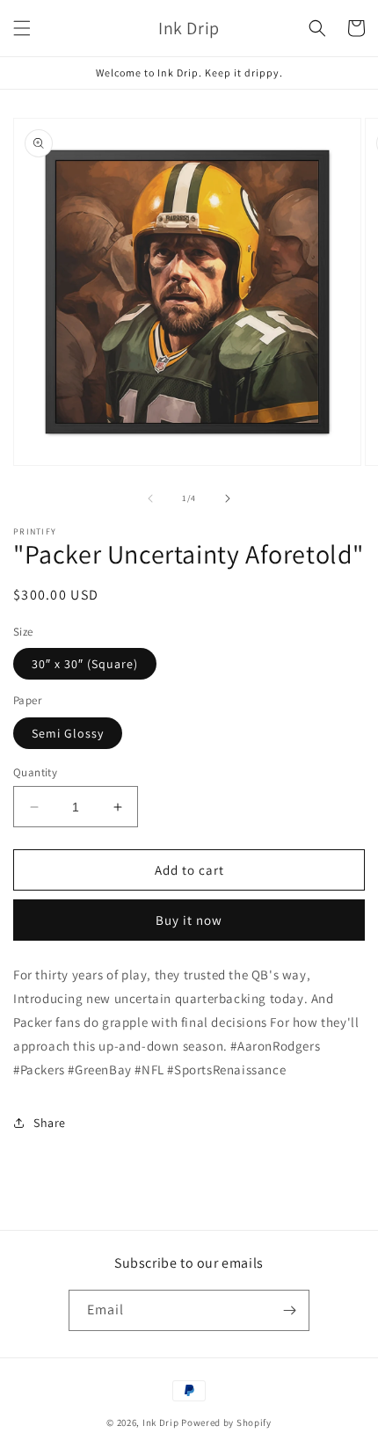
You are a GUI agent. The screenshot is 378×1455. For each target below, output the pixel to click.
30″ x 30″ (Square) (85, 664)
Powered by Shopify (226, 1422)
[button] (22, 28)
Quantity (35, 772)
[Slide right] (227, 498)
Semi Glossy (68, 733)
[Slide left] (150, 498)
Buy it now (189, 920)
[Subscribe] (289, 1310)
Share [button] (49, 1123)
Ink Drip (160, 1422)
